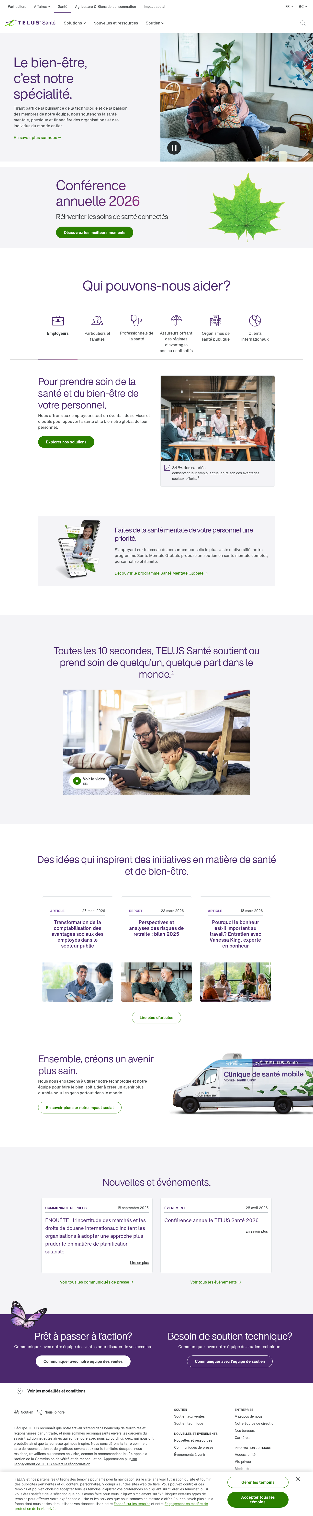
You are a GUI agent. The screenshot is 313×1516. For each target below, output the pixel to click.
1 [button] (198, 477)
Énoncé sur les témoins (132, 1504)
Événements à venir (189, 1454)
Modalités (242, 1468)
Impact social (154, 6)
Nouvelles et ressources (115, 23)
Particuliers (17, 6)
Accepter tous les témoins (258, 1499)
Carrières (242, 1437)
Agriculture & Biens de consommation (105, 6)
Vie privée (243, 1461)
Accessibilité (245, 1454)
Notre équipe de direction (255, 1423)
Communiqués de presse (193, 1447)
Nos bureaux (245, 1430)
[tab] (58, 334)
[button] (75, 23)
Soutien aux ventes (189, 1416)
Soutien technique (188, 1423)
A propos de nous (248, 1416)
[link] (115, 23)
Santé (62, 6)
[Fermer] (297, 1478)
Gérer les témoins (258, 1482)
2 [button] (172, 672)
